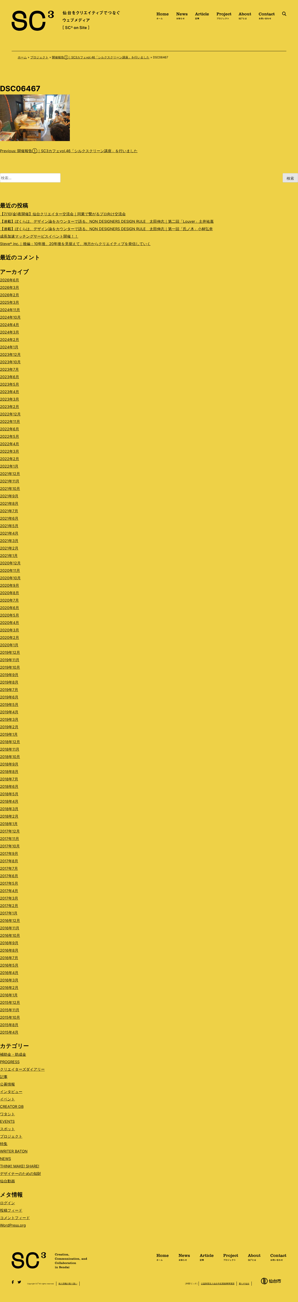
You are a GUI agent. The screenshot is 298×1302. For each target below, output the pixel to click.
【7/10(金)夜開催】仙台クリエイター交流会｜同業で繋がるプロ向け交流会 (63, 214)
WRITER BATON (13, 1151)
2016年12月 (10, 920)
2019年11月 (9, 660)
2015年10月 (10, 1017)
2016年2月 (9, 987)
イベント (7, 1099)
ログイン (7, 1203)
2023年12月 (10, 354)
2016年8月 (9, 950)
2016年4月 (9, 972)
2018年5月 (9, 794)
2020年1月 (9, 645)
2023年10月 (10, 362)
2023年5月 (9, 384)
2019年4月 (9, 712)
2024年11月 (10, 309)
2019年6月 (9, 697)
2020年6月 (9, 607)
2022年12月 (10, 414)
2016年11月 (9, 928)
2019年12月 (10, 652)
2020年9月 (9, 585)
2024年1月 (9, 347)
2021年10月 (10, 488)
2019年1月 (9, 734)
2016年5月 (9, 965)
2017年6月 (9, 876)
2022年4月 (9, 444)
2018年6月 (9, 786)
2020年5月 (9, 615)
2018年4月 (9, 801)
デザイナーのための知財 (20, 1173)
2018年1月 (9, 823)
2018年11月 (9, 749)
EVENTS (7, 1121)
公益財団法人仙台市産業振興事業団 (217, 1283)
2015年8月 (9, 1024)
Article (202, 15)
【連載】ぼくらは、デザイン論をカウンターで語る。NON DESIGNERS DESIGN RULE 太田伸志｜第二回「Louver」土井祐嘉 (107, 221)
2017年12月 (10, 831)
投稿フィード (11, 1210)
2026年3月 (9, 287)
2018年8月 (9, 771)
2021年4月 (9, 533)
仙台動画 (7, 1181)
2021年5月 (9, 525)
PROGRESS (10, 1061)
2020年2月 (9, 637)
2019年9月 (9, 674)
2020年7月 (9, 600)
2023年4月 (9, 391)
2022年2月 (9, 458)
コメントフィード (15, 1217)
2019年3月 (9, 719)
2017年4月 (9, 890)
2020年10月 (10, 578)
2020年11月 (10, 570)
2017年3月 (9, 898)
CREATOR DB (12, 1106)
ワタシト (7, 1114)
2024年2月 (9, 339)
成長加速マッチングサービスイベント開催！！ (39, 236)
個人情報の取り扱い (67, 1283)
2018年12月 (10, 741)
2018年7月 (9, 779)
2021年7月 (9, 511)
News (182, 15)
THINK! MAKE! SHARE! (19, 1166)
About (245, 15)
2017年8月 (9, 861)
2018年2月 (9, 816)
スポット (7, 1129)
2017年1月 (8, 913)
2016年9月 (9, 943)
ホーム (22, 57)
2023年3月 (9, 399)
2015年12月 (10, 1002)
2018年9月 (9, 764)
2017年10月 (10, 846)
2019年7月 (9, 689)
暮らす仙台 (244, 1283)
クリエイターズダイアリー (22, 1069)
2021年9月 (9, 496)
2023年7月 (9, 369)
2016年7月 (9, 957)
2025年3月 (9, 302)
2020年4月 (9, 622)
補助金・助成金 (13, 1054)
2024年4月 (9, 324)
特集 (3, 1143)
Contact (267, 15)
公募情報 (7, 1084)
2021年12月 (10, 473)
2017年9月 (9, 853)
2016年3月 (9, 980)
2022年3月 (9, 451)
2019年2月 (9, 727)
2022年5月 (9, 436)
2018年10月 (10, 756)
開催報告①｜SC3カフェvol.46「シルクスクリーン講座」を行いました (100, 57)
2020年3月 (9, 630)
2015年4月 (9, 1032)
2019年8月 (9, 682)
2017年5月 (9, 883)
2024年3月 (9, 332)
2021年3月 (9, 540)
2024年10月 (10, 317)
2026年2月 (9, 295)
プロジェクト (39, 57)
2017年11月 (9, 838)
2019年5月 (9, 704)
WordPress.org (13, 1225)
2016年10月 (10, 935)
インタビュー (11, 1091)
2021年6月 (9, 518)
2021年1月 (9, 555)
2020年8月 (9, 592)
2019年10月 (10, 667)
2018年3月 (9, 808)
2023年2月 (9, 406)
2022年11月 (10, 421)
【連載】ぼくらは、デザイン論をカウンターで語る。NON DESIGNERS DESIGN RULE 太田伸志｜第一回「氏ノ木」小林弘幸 (106, 228)
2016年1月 (9, 995)
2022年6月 (9, 429)
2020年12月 (10, 563)
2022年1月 (9, 466)
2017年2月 (9, 905)
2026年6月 (9, 280)
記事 (3, 1076)
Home (162, 15)
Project (224, 15)
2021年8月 (9, 503)
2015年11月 (9, 1010)
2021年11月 (9, 481)
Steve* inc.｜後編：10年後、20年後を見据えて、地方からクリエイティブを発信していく (75, 243)
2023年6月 (9, 376)
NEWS (5, 1158)
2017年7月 (9, 868)
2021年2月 (9, 548)
